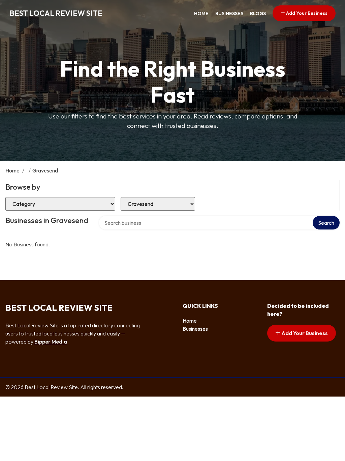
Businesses (229, 13)
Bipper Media (50, 341)
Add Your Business (306, 13)
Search (326, 222)
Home (201, 13)
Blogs (258, 13)
